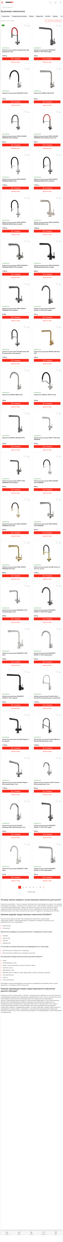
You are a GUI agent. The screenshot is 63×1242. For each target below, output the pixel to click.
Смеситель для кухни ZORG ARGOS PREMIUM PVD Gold (14, 568)
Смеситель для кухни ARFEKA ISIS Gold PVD (47, 352)
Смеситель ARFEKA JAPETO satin (45, 394)
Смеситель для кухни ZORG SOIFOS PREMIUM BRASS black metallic (14, 223)
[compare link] (55, 2)
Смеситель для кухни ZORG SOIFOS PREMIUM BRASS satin (14, 180)
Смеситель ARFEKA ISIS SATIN (44, 93)
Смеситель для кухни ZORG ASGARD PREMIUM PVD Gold (14, 524)
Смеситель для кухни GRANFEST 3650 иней (15, 869)
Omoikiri (47, 16)
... (36, 887)
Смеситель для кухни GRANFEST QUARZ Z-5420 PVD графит (45, 611)
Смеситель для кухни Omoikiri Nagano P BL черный (15, 740)
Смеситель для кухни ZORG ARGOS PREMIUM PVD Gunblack (14, 309)
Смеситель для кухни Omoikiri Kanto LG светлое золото (47, 568)
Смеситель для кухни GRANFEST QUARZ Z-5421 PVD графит (45, 826)
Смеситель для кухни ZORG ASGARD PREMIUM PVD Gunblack (14, 137)
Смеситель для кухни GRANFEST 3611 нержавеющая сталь (14, 611)
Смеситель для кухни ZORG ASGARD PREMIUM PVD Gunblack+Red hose (46, 137)
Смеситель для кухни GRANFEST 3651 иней (15, 654)
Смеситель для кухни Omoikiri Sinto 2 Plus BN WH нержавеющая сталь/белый (47, 697)
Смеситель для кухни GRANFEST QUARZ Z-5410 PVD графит (45, 309)
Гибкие (31, 16)
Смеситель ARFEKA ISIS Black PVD (13, 438)
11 (40, 887)
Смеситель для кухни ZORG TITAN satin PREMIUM (47, 438)
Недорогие (39, 16)
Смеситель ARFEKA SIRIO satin (12, 394)
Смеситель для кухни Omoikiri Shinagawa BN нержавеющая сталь (13, 826)
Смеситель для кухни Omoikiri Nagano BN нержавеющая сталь (14, 783)
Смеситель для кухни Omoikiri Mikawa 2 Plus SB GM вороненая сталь (47, 740)
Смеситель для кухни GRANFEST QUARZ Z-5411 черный (13, 697)
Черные (55, 16)
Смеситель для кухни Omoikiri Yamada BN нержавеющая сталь (46, 783)
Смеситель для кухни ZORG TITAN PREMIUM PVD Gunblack (13, 481)
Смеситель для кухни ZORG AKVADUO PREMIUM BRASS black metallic (46, 266)
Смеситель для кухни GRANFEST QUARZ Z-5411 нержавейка (45, 869)
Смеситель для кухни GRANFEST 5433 (15, 93)
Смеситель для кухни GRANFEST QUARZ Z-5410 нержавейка (45, 654)
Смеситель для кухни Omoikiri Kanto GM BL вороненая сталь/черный (15, 352)
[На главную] (9, 2)
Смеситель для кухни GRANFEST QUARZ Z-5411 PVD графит (45, 51)
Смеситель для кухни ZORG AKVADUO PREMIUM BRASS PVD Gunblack (15, 266)
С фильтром (5, 16)
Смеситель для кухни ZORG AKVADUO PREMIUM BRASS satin (46, 223)
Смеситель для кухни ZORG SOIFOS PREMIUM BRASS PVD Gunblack (45, 180)
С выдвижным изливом (19, 16)
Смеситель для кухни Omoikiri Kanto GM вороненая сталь (15, 51)
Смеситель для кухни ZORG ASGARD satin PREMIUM (46, 481)
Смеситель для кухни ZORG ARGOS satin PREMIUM (45, 524)
